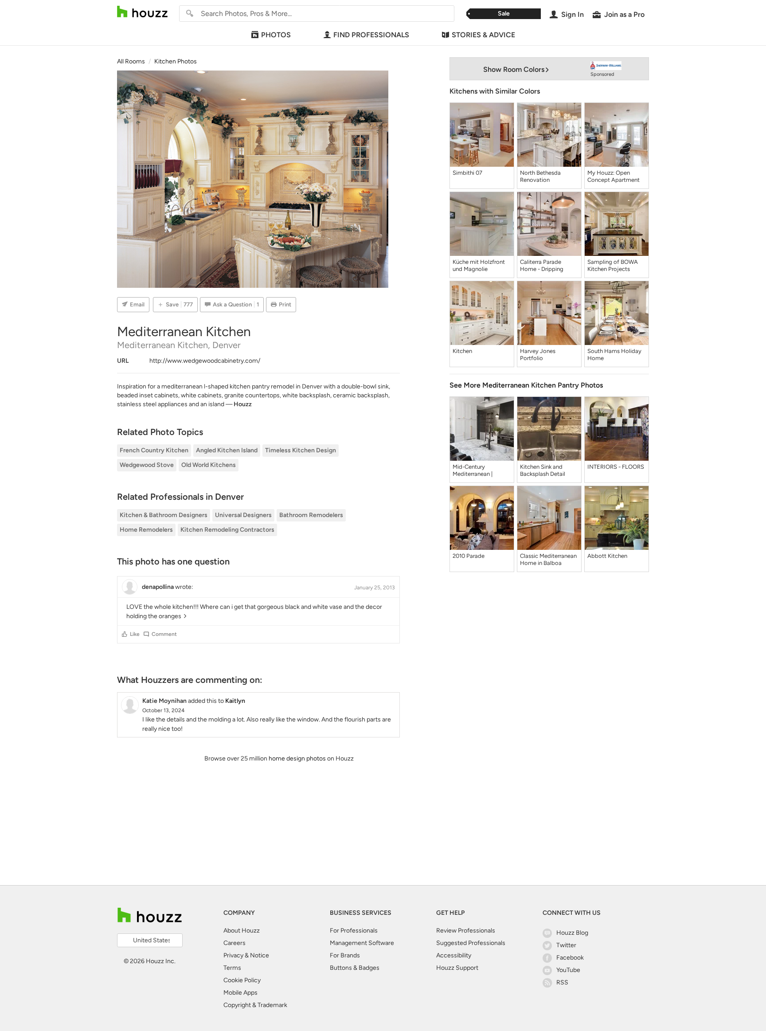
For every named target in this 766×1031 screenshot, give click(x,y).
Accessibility (453, 955)
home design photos (297, 758)
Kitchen (462, 351)
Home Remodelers (146, 529)
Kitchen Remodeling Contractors (227, 529)
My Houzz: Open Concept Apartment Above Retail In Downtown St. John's (614, 176)
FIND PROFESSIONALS (371, 35)
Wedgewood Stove (147, 465)
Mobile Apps (240, 992)
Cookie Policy (242, 980)
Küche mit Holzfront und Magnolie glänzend (479, 266)
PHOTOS (276, 35)
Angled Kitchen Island (227, 450)
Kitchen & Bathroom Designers (163, 515)
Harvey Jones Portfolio (537, 354)
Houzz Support (457, 968)
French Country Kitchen (154, 450)
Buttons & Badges (354, 968)
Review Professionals (465, 930)
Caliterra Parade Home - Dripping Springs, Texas (541, 266)
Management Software (362, 943)
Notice (259, 955)
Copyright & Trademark (255, 1005)
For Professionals (354, 930)
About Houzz (241, 930)
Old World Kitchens (208, 465)
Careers (234, 943)
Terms (232, 968)
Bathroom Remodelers (311, 515)
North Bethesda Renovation (540, 176)
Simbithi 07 (467, 172)
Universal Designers (243, 515)
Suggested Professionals (470, 943)
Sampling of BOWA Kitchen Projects (612, 265)
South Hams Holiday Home (614, 354)
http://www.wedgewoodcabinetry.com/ (204, 361)
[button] (124, 634)
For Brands (345, 955)
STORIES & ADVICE (483, 35)
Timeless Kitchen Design (300, 450)
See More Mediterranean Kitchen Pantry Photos (526, 385)
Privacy (233, 955)
